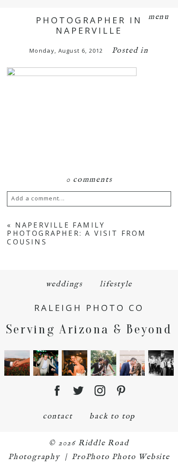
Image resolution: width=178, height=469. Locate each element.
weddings (64, 284)
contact (58, 416)
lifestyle (116, 284)
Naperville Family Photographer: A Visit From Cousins (76, 233)
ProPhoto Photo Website (121, 457)
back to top (112, 416)
